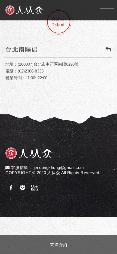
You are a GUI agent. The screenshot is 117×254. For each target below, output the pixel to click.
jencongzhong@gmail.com (59, 167)
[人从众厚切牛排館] (29, 153)
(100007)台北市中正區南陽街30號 (48, 64)
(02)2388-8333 (31, 71)
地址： (11, 64)
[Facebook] (10, 188)
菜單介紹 (59, 244)
